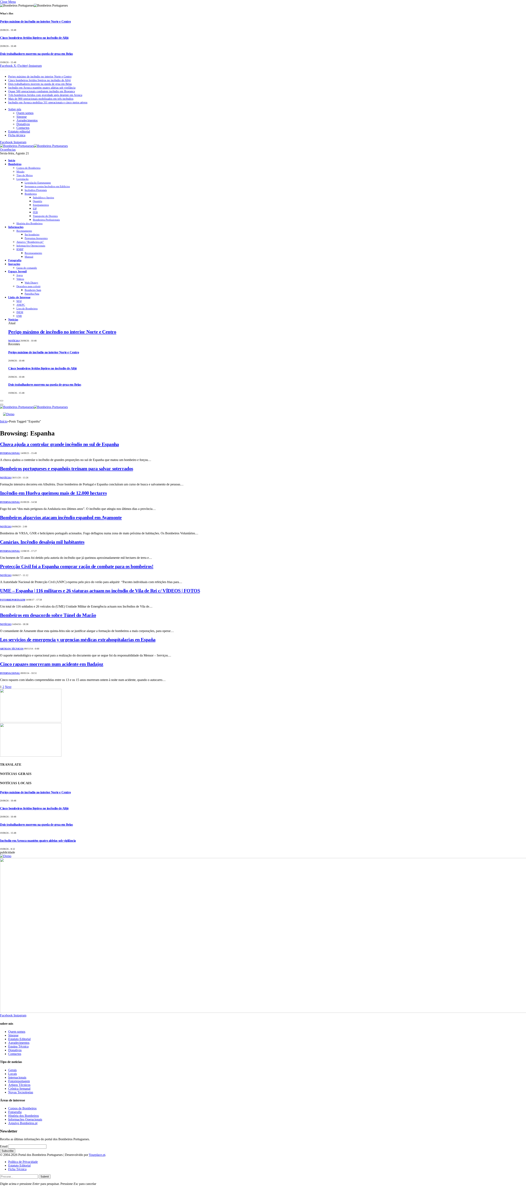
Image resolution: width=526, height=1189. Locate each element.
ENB (19, 315)
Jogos (19, 275)
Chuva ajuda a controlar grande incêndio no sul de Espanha (59, 444)
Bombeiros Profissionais (46, 219)
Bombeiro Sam (33, 290)
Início (11, 160)
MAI (19, 301)
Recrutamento (24, 230)
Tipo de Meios (24, 175)
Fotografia (14, 260)
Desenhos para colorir (28, 286)
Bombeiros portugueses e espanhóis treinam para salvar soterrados (66, 468)
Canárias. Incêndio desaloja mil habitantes (42, 542)
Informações (15, 227)
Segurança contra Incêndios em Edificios (47, 186)
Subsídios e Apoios (43, 197)
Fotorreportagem (12, 600)
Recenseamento (33, 253)
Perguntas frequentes (36, 238)
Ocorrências (8, 149)
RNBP (19, 249)
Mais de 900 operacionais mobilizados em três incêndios (40, 98)
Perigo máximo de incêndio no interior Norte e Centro (35, 21)
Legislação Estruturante (38, 182)
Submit (44, 1176)
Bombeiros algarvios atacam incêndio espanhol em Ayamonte (61, 517)
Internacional (10, 453)
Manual (29, 256)
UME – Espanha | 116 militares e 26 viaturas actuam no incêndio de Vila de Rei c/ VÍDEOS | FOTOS (100, 590)
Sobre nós (14, 109)
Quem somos (24, 113)
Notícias (13, 319)
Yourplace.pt (97, 1155)
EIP (35, 208)
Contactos (22, 128)
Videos (20, 278)
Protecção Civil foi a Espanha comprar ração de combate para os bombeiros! (76, 566)
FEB (35, 212)
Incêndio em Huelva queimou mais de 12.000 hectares (53, 493)
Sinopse (21, 116)
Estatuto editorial (19, 131)
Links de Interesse (19, 297)
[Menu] (1, 400)
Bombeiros (14, 164)
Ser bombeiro (32, 234)
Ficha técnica (16, 135)
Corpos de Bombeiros (28, 167)
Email (4, 1146)
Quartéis (37, 201)
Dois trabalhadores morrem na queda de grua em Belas (36, 54)
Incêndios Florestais (36, 190)
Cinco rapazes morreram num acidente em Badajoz (51, 664)
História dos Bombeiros (29, 223)
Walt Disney (31, 282)
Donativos (23, 124)
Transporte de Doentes (45, 216)
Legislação (22, 179)
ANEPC (20, 304)
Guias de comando (26, 267)
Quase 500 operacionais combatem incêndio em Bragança (41, 91)
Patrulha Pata (32, 293)
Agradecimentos (27, 120)
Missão (20, 171)
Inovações (14, 264)
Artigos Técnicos (12, 648)
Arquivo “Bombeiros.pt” (30, 241)
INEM (19, 312)
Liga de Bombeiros (27, 308)
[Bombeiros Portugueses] (34, 146)
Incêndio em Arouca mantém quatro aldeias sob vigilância (41, 87)
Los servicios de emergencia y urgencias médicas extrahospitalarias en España (77, 639)
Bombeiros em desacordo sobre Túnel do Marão (48, 615)
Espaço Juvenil (17, 271)
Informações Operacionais (30, 245)
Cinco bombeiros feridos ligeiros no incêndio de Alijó (34, 37)
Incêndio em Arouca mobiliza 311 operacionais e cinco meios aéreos (47, 102)
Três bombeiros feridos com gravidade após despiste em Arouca (45, 95)
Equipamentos (41, 204)
